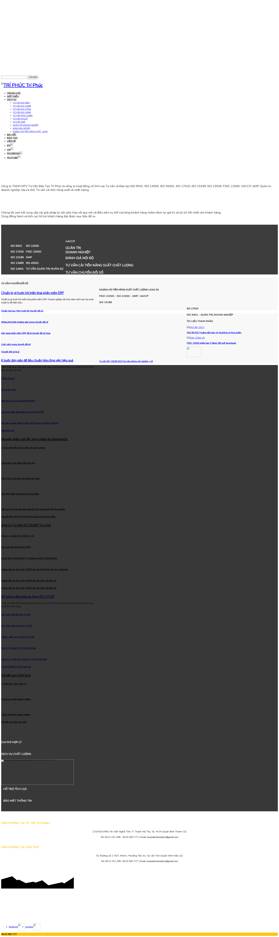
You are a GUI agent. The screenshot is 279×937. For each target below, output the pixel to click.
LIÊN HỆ (11, 141)
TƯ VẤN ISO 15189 (22, 106)
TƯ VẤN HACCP (20, 118)
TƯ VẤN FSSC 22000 (22, 115)
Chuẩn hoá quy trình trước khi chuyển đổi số (22, 310)
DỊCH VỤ (11, 99)
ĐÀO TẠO (12, 137)
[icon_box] (139, 255)
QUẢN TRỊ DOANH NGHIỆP (25, 125)
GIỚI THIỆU (13, 96)
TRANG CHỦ (13, 93)
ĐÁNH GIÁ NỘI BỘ (21, 128)
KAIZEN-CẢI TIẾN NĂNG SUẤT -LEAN (30, 131)
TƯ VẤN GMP (19, 122)
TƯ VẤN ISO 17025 (22, 109)
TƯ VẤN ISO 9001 (21, 102)
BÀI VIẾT (11, 134)
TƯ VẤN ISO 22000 (22, 112)
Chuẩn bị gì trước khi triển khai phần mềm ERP (32, 293)
